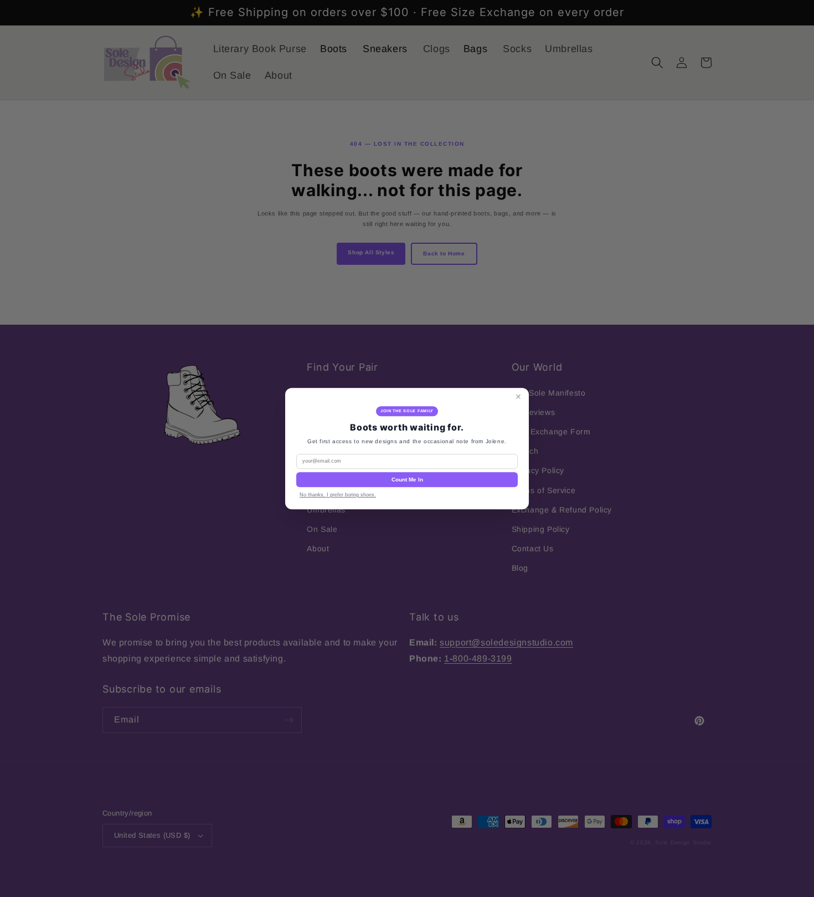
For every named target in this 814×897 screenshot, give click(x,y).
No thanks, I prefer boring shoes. (338, 495)
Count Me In (407, 479)
